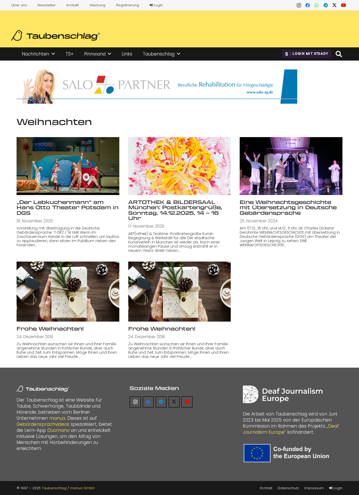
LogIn (158, 5)
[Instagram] (298, 5)
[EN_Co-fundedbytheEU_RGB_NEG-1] (287, 453)
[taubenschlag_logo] (55, 35)
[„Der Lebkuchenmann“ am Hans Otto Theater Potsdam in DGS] (68, 166)
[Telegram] (325, 5)
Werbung (97, 5)
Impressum (314, 488)
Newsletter (46, 5)
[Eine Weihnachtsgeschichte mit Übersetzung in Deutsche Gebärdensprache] (291, 166)
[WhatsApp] (316, 5)
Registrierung (127, 5)
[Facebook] (307, 5)
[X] (334, 5)
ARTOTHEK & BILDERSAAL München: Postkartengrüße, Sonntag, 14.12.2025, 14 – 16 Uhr (175, 210)
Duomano (58, 430)
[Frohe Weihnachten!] (68, 292)
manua (57, 418)
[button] (53, 54)
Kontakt (72, 5)
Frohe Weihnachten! (50, 328)
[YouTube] (343, 5)
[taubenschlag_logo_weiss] (43, 389)
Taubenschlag (54, 488)
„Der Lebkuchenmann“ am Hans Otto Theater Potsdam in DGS (68, 207)
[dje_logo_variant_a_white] (282, 394)
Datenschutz (288, 488)
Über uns (19, 5)
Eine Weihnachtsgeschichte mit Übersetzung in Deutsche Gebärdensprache (288, 207)
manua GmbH (82, 488)
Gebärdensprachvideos (43, 424)
